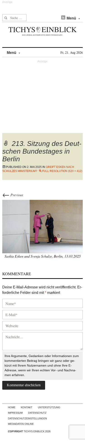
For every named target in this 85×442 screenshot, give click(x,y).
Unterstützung (49, 407)
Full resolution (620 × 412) (62, 171)
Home (11, 407)
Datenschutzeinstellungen (27, 418)
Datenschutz (37, 412)
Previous (12, 194)
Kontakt (26, 407)
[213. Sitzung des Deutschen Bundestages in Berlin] (42, 225)
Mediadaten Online (21, 424)
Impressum (15, 412)
